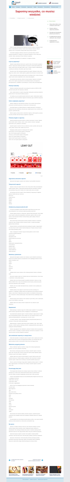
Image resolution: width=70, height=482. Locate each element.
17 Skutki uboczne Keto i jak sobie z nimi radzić (17, 460)
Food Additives (12, 18)
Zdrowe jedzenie (31, 18)
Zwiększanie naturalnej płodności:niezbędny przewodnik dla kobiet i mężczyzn (34, 460)
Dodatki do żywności (21, 18)
